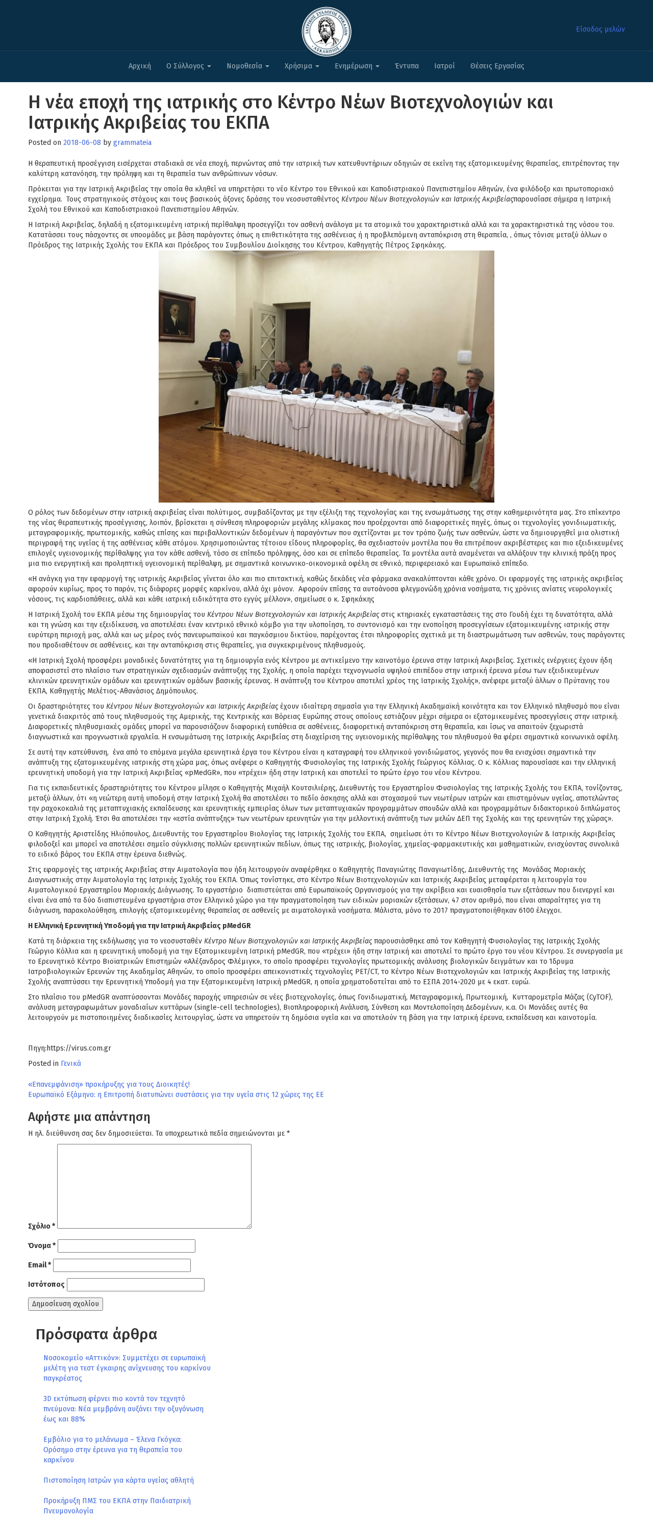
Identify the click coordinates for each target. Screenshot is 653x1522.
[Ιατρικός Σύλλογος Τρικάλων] (326, 28)
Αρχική (140, 66)
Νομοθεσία (245, 66)
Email (39, 1265)
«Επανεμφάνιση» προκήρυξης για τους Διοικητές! (109, 1084)
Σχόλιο (41, 1226)
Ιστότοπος (46, 1284)
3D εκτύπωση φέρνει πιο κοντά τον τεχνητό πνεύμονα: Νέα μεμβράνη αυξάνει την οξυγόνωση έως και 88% (123, 1409)
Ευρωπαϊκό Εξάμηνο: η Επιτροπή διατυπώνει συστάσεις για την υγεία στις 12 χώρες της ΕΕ (176, 1094)
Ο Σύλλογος (186, 66)
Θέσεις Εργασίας (497, 66)
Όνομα (42, 1245)
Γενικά (71, 1063)
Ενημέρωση (354, 66)
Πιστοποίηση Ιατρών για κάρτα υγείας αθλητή (118, 1480)
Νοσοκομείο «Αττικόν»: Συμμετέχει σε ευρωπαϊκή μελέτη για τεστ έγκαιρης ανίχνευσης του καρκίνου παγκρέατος (127, 1368)
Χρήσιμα (299, 66)
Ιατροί (444, 66)
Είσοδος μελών (600, 29)
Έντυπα (407, 66)
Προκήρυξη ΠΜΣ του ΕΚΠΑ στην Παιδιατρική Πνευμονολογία (117, 1505)
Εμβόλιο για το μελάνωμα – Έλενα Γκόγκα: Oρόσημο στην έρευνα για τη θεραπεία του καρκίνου (112, 1449)
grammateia (132, 142)
